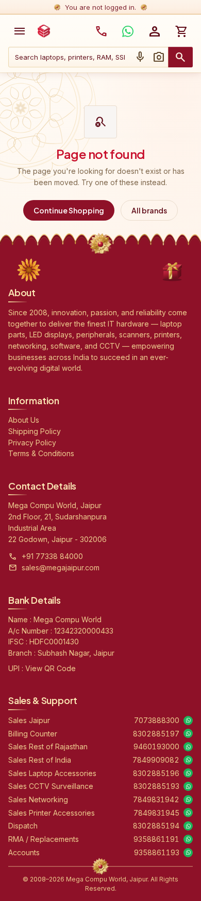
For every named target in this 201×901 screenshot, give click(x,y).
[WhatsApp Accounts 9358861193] (188, 852)
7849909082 (155, 759)
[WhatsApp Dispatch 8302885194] (188, 826)
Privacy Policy (32, 442)
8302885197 (156, 733)
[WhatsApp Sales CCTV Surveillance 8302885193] (188, 786)
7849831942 (156, 799)
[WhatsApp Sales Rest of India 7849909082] (188, 760)
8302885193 (156, 786)
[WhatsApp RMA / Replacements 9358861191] (188, 839)
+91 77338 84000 (52, 556)
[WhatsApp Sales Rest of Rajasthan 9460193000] (188, 746)
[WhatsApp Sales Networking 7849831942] (188, 799)
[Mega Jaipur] (44, 31)
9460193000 (156, 746)
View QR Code (50, 668)
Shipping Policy (34, 431)
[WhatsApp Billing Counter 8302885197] (188, 733)
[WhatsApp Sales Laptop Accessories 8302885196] (188, 773)
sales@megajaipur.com (60, 567)
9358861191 (156, 839)
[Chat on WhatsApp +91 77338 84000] (127, 31)
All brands (149, 210)
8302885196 (156, 773)
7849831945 (156, 812)
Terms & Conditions (41, 453)
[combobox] (70, 57)
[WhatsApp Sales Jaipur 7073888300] (188, 720)
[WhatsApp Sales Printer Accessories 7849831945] (188, 812)
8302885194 (156, 825)
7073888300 (156, 720)
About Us (23, 420)
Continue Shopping (69, 210)
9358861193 (156, 852)
